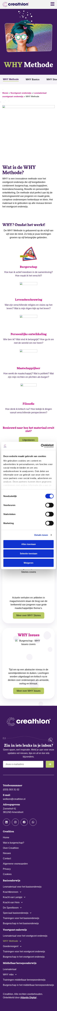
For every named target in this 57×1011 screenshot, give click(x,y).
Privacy (7, 869)
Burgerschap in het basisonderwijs (21, 923)
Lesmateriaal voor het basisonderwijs (22, 886)
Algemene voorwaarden (15, 863)
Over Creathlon (11, 848)
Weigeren (28, 562)
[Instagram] (15, 822)
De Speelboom (11, 907)
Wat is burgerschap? (13, 842)
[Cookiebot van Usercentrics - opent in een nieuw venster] (41, 446)
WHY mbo (8, 974)
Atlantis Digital (28, 997)
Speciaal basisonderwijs (15, 913)
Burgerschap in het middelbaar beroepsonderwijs (28, 985)
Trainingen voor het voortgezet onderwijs (24, 951)
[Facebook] (24, 822)
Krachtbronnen (10, 892)
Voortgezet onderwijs (20, 93)
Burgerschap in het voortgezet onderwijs (24, 957)
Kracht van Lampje (12, 897)
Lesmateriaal (9, 969)
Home (5, 93)
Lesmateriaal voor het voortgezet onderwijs (25, 936)
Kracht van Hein (11, 902)
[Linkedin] (6, 822)
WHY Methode (10, 941)
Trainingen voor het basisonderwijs (21, 918)
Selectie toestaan (28, 553)
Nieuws (7, 853)
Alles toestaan (28, 544)
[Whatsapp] (33, 822)
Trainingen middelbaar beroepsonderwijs (24, 980)
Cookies (7, 874)
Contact (7, 858)
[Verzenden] (50, 764)
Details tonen (41, 535)
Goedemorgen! (10, 946)
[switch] (49, 505)
